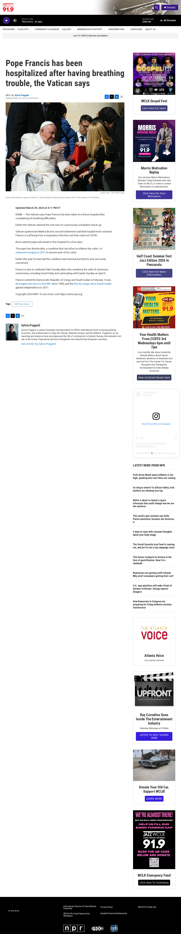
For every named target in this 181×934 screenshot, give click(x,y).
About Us (150, 29)
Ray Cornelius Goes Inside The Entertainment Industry (154, 719)
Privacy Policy (107, 907)
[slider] (19, 20)
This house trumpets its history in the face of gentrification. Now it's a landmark (152, 560)
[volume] (14, 20)
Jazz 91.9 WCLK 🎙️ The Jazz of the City (153, 453)
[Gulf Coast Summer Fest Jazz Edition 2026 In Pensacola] (154, 229)
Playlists (23, 29)
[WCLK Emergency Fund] (154, 839)
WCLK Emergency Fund (154, 875)
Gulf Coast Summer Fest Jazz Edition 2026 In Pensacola (154, 260)
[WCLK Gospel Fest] (154, 74)
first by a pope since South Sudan (92, 283)
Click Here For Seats (154, 108)
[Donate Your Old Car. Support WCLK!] (154, 765)
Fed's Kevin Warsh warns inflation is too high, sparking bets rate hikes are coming (154, 476)
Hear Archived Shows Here (154, 377)
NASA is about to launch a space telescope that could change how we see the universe (153, 503)
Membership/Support (89, 29)
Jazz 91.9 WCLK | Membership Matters (90, 36)
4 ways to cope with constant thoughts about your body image (152, 533)
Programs (9, 29)
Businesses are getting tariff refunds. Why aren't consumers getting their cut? (153, 574)
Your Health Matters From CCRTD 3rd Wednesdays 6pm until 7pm (154, 340)
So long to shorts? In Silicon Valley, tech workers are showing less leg (153, 489)
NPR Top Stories (22, 304)
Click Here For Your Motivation (154, 195)
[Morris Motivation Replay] (154, 141)
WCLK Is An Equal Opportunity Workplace (76, 915)
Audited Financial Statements (114, 913)
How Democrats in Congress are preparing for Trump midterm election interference (152, 604)
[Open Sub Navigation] (31, 29)
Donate (171, 7)
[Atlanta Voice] (154, 633)
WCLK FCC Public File (147, 907)
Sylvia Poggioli (22, 95)
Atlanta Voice (154, 655)
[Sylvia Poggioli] (12, 332)
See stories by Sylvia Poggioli (38, 343)
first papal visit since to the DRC (33, 283)
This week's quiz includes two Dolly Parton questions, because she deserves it (153, 519)
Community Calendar (47, 29)
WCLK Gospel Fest (154, 101)
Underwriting (116, 29)
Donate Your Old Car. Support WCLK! (154, 789)
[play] (6, 20)
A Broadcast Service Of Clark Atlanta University (79, 907)
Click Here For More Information (154, 273)
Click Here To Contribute (154, 882)
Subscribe (136, 29)
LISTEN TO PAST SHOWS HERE (154, 736)
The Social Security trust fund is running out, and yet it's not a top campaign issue (154, 546)
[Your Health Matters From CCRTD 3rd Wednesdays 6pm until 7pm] (154, 307)
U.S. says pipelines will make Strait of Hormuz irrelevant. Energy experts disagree (152, 588)
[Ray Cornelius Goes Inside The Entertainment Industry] (154, 690)
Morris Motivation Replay (154, 170)
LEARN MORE (154, 798)
